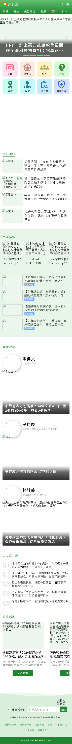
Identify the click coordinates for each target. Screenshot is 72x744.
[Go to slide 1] (26, 55)
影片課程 (29, 284)
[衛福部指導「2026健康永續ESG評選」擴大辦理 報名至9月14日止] (25, 635)
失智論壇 (29, 11)
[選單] (68, 4)
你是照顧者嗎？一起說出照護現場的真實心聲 (40, 601)
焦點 (5, 11)
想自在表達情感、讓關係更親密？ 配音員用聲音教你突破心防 (39, 584)
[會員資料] (62, 4)
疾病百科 (52, 724)
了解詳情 (22, 673)
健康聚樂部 (25, 724)
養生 (16, 11)
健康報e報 (18, 709)
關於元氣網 (10, 724)
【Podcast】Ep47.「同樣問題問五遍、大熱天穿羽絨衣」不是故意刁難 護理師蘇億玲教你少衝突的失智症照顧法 (40, 574)
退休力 (63, 724)
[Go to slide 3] (40, 55)
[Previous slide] (5, 37)
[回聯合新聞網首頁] (5, 4)
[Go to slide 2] (33, 55)
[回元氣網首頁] (13, 4)
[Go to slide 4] (47, 55)
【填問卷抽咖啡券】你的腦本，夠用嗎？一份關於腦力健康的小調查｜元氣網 (40, 565)
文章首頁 (29, 730)
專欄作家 (42, 730)
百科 (54, 11)
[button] (67, 11)
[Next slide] (66, 37)
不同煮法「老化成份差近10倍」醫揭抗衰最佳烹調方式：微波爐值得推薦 (39, 593)
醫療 (43, 11)
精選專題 (39, 724)
